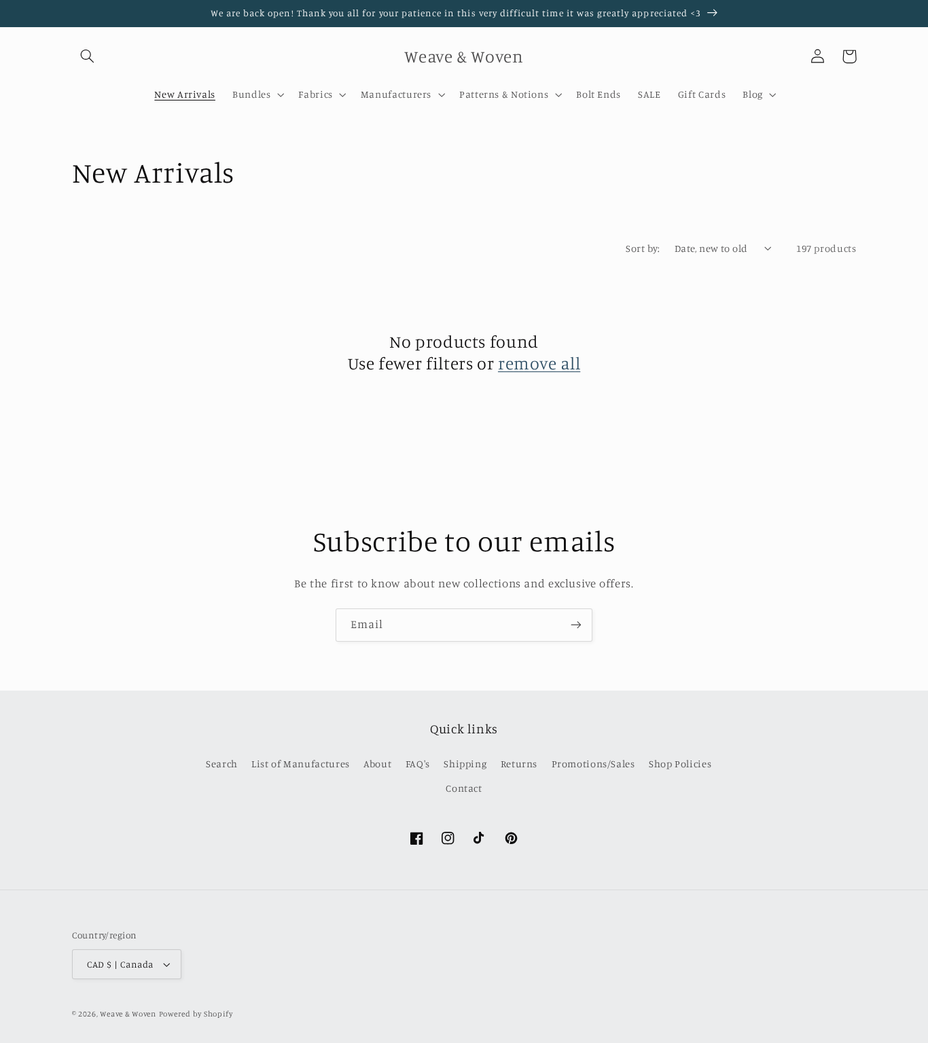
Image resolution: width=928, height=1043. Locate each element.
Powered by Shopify (196, 1014)
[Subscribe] (576, 625)
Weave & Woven (128, 1014)
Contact (464, 788)
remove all (539, 362)
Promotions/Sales (593, 763)
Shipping (465, 763)
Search (222, 763)
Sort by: (643, 248)
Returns (519, 763)
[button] (87, 56)
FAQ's (418, 763)
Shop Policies (680, 763)
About (377, 763)
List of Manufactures (300, 763)
